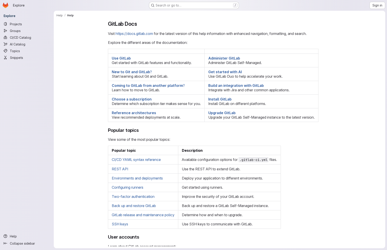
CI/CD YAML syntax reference (136, 159)
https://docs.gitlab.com (134, 33)
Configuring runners (127, 187)
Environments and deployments (137, 178)
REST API (120, 169)
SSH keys (120, 224)
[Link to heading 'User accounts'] (141, 237)
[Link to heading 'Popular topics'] (141, 130)
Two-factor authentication (133, 196)
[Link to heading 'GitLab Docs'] (140, 24)
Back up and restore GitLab (134, 205)
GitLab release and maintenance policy (143, 215)
